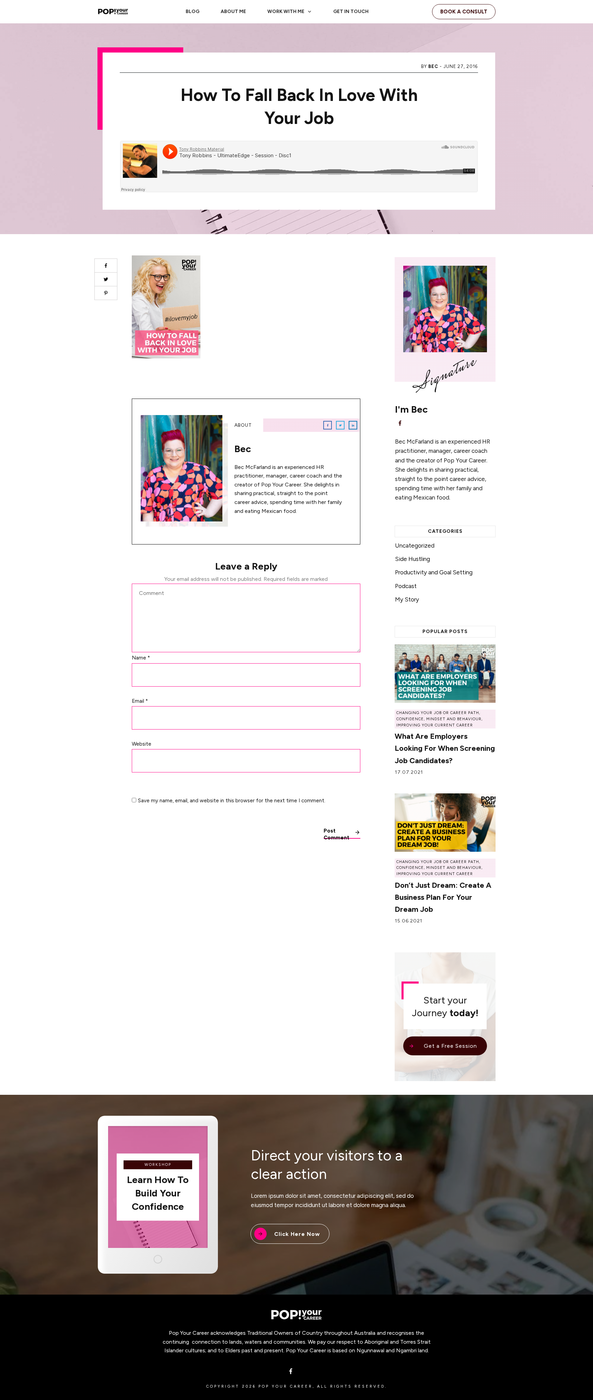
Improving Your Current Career (434, 725)
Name (141, 658)
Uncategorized (414, 545)
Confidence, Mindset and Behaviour (438, 719)
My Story (407, 599)
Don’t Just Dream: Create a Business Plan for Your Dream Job (443, 897)
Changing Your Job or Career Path (437, 713)
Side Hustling (412, 558)
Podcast (406, 586)
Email (140, 701)
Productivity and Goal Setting (434, 572)
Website (141, 744)
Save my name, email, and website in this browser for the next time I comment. (231, 800)
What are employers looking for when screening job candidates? (445, 748)
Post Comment (336, 833)
